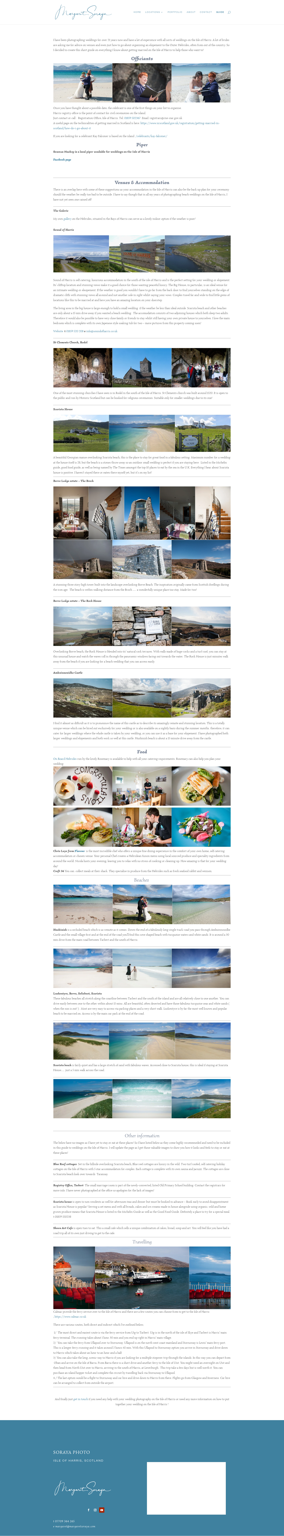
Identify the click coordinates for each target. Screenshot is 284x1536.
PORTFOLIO (175, 12)
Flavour (80, 851)
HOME (137, 12)
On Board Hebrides (65, 759)
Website (58, 331)
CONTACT (206, 12)
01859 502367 (133, 118)
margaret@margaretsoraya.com (75, 1526)
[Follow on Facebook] (88, 1510)
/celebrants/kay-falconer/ (151, 136)
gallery (67, 219)
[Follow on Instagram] (95, 1510)
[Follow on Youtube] (101, 1510)
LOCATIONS (152, 12)
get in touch (80, 1399)
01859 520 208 (75, 331)
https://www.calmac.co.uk (70, 1316)
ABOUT (191, 12)
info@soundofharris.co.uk (102, 331)
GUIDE (220, 12)
